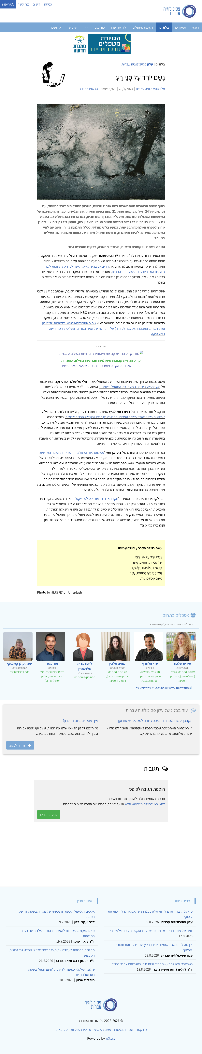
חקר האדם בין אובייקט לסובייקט (97, 498)
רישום (36, 4)
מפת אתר (61, 1029)
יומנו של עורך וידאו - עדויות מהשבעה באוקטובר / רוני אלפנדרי (151, 930)
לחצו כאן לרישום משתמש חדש (145, 804)
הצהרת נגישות (123, 1029)
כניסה (48, 4)
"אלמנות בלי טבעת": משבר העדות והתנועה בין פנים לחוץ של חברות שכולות (115, 417)
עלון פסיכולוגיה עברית (137, 64)
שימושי (72, 27)
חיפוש (6, 4)
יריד (85, 27)
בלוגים (164, 27)
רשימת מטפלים (143, 27)
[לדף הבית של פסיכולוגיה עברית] (180, 11)
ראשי (195, 27)
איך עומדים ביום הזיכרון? (80, 720)
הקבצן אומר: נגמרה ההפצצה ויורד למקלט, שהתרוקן (155, 720)
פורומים (99, 27)
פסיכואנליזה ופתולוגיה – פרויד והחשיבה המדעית (72, 452)
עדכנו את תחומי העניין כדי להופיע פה (162, 688)
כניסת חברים (48, 814)
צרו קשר (23, 4)
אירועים (56, 27)
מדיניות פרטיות (81, 1029)
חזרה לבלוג (17, 745)
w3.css (110, 1038)
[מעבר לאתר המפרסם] (101, 43)
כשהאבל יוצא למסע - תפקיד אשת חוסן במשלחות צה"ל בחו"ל (152, 964)
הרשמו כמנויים (88, 89)
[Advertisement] (101, 854)
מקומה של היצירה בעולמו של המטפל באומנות (129, 387)
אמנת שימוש (102, 1029)
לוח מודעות (118, 27)
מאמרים (180, 27)
